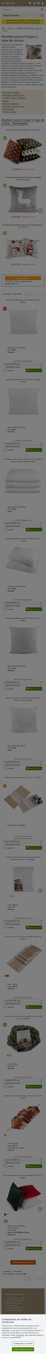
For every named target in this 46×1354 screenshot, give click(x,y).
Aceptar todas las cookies (23, 1349)
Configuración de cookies (23, 1343)
